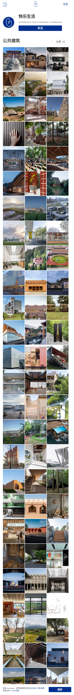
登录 (65, 4)
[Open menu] (4, 4)
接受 (59, 689)
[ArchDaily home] (35, 4)
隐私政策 (41, 688)
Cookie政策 (14, 691)
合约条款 (33, 688)
